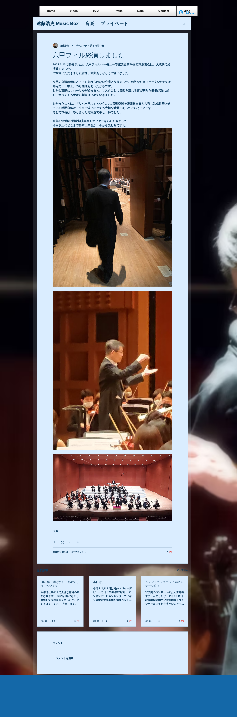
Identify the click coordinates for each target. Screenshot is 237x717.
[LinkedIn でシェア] (70, 542)
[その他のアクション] (170, 46)
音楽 (89, 23)
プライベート (114, 23)
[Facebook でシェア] (54, 542)
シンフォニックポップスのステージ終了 (164, 583)
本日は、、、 (101, 582)
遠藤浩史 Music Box (58, 23)
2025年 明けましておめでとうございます (60, 583)
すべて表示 (182, 570)
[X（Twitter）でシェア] (62, 542)
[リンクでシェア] (77, 542)
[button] (184, 23)
